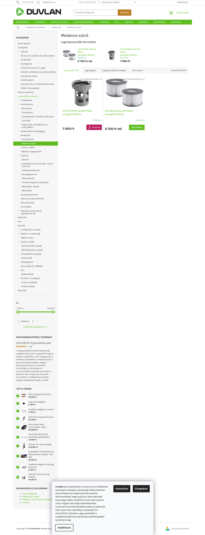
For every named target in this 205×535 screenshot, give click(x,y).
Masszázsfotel (27, 202)
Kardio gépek (24, 43)
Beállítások (64, 527)
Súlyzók (24, 51)
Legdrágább (90, 70)
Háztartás (22, 217)
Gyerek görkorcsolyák (32, 245)
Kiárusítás (22, 290)
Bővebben (136, 127)
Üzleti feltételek (87, 2)
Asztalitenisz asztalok (31, 229)
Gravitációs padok (29, 76)
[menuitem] (22, 22)
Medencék (25, 135)
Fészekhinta (27, 112)
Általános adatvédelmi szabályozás (38, 499)
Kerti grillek (26, 206)
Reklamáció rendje (111, 2)
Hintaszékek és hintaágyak (33, 131)
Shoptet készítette (180, 528)
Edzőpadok (26, 59)
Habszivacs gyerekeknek (32, 198)
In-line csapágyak (29, 282)
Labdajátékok (27, 262)
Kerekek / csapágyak (30, 278)
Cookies (26, 502)
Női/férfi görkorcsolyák (32, 250)
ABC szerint (137, 70)
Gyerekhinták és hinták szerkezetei (38, 116)
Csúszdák (26, 120)
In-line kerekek (28, 286)
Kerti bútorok (27, 104)
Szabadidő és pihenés (28, 96)
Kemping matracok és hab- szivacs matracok (37, 165)
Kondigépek (26, 63)
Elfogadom (141, 488)
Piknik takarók (28, 178)
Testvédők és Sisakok (31, 254)
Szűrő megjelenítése (34, 327)
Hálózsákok (27, 190)
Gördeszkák (26, 258)
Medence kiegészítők (31, 151)
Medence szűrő (29, 143)
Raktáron (27, 321)
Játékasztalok (27, 274)
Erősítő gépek (27, 80)
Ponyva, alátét (28, 147)
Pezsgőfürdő (28, 139)
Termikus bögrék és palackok (35, 182)
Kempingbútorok (29, 174)
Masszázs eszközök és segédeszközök (31, 212)
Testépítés (23, 47)
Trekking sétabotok (31, 170)
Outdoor (25, 155)
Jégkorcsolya (27, 237)
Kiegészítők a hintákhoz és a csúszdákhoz (34, 126)
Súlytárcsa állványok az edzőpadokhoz (38, 72)
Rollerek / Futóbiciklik (30, 233)
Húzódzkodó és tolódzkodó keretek (37, 84)
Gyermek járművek (29, 194)
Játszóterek (26, 108)
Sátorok (25, 159)
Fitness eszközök (26, 92)
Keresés (124, 12)
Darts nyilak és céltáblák (32, 266)
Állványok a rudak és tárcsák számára (38, 55)
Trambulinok (26, 100)
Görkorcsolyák (27, 241)
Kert (20, 221)
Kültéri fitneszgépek (30, 88)
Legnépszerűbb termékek (114, 70)
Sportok (21, 225)
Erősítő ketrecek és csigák (33, 67)
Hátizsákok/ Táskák (30, 186)
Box (22, 270)
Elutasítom (122, 488)
